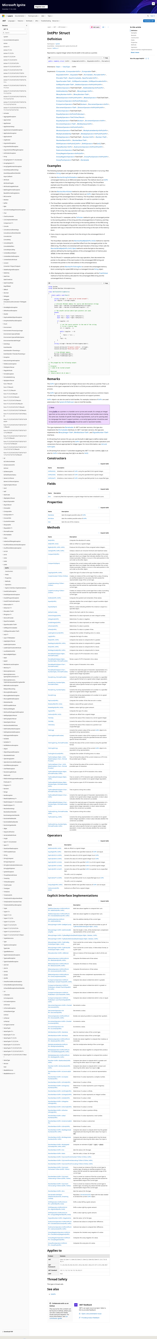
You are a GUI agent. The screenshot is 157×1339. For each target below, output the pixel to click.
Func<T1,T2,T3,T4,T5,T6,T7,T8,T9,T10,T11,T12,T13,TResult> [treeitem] (15, 437)
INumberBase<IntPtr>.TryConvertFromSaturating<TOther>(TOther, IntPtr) (70, 1160)
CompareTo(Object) (54, 563)
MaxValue (51, 515)
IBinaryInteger (82, 91)
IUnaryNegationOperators (65, 153)
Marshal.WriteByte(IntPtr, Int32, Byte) (63, 248)
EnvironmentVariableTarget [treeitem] (12, 340)
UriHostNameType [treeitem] (9, 1011)
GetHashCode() (52, 612)
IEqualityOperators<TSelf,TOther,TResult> (70, 117)
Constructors (135, 38)
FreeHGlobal (103, 273)
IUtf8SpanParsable (95, 81)
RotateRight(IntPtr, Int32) (55, 707)
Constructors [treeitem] (9, 571)
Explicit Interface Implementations (141, 49)
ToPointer (79, 217)
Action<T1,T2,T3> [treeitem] (9, 53)
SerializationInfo (86, 1194)
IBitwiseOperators (62, 98)
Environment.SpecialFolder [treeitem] (12, 334)
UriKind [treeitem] (6, 1015)
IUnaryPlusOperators (91, 157)
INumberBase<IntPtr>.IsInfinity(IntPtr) (59, 1091)
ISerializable (85, 160)
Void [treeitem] (5, 1067)
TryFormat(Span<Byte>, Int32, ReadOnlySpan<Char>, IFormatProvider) (57, 759)
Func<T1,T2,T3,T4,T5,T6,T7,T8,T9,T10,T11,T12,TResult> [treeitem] (15, 432)
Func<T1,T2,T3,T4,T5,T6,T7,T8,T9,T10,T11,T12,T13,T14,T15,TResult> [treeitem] (15, 448)
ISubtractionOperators (82, 147)
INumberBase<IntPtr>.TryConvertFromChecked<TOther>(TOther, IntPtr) (69, 1157)
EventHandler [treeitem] (8, 347)
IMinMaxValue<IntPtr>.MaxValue (58, 1032)
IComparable (60, 71)
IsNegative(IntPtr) (53, 619)
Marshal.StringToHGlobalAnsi (67, 177)
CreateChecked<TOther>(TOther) (58, 576)
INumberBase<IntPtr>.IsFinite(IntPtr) (59, 1082)
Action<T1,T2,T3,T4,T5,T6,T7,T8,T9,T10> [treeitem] (15, 76)
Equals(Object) (52, 607)
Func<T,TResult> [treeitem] (8, 387)
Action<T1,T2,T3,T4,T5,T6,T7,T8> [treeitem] (13, 70)
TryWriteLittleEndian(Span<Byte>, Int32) (85, 926)
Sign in (153, 16)
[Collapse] (26, 25)
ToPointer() (51, 725)
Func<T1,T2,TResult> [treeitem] (10, 390)
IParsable (97, 75)
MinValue (51, 518)
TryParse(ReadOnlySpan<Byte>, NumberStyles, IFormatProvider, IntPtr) (57, 784)
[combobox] (14, 29)
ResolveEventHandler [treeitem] (10, 812)
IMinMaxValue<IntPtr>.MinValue (58, 1035)
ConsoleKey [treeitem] (7, 239)
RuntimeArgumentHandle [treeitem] (11, 815)
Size (49, 522)
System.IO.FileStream (66, 402)
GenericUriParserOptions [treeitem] (11, 481)
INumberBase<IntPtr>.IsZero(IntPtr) (59, 1126)
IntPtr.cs (55, 48)
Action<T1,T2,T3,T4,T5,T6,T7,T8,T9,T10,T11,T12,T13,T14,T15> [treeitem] (15, 103)
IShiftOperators (61, 144)
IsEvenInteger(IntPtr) (54, 615)
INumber (86, 137)
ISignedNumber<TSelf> (100, 432)
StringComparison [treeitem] (9, 862)
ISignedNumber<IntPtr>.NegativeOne (59, 1218)
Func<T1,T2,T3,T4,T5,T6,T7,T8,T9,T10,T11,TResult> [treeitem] (15, 426)
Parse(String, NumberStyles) (56, 690)
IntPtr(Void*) (52, 478)
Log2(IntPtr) (51, 636)
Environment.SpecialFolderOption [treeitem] (14, 337)
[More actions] (108, 27)
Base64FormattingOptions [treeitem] (12, 193)
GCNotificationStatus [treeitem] (10, 475)
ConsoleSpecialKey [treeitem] (9, 249)
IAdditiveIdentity (88, 88)
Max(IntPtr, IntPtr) (53, 640)
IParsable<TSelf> (62, 78)
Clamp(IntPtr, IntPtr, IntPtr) (56, 551)
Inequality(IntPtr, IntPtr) (55, 884)
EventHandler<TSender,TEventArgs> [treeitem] (14, 354)
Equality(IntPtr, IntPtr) (54, 852)
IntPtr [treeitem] (7, 568)
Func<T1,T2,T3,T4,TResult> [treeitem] (11, 397)
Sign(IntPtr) (51, 711)
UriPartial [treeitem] (6, 1021)
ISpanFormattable (75, 78)
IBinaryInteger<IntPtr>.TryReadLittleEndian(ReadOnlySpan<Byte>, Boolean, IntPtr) (73, 939)
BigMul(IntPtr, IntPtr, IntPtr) (56, 547)
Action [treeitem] (5, 43)
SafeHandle (71, 422)
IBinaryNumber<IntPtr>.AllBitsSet (58, 953)
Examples (134, 33)
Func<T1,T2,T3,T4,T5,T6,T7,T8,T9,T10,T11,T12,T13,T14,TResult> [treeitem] (15, 443)
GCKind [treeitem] (6, 468)
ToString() (51, 730)
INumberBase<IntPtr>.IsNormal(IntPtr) (60, 1107)
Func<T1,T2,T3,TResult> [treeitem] (11, 394)
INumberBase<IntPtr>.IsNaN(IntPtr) (59, 1098)
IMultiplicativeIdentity (90, 130)
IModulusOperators (63, 127)
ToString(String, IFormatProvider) (58, 743)
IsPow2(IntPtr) (52, 629)
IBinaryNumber (61, 94)
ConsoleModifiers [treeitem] (9, 246)
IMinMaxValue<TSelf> (81, 432)
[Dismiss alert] (153, 3)
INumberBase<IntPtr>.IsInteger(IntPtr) (60, 1094)
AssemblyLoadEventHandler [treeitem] (12, 173)
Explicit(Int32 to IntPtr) (55, 855)
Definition (134, 30)
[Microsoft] (3, 16)
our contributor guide (59, 1317)
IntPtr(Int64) (51, 475)
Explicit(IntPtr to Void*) (55, 869)
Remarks (133, 35)
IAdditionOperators (82, 85)
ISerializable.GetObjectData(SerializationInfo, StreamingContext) (58, 1196)
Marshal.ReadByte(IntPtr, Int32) (84, 241)
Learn (49, 27)
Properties (134, 42)
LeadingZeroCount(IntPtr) (56, 633)
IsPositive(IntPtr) (53, 626)
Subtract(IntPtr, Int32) (54, 714)
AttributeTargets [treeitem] (9, 183)
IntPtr (78, 71)
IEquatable (60, 75)
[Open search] (148, 16)
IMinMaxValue (82, 124)
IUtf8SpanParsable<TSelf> (65, 85)
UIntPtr (53, 1294)
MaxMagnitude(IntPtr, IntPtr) (57, 643)
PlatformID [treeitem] (7, 775)
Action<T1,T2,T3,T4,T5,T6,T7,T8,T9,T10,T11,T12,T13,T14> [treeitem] (15, 98)
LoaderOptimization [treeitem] (10, 644)
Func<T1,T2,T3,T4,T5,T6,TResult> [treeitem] (13, 404)
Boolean (84, 101)
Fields (133, 40)
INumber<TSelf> (101, 137)
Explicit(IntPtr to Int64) (55, 865)
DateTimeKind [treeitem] (8, 279)
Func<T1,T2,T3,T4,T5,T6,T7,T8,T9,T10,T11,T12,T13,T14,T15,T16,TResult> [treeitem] (15, 454)
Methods (133, 45)
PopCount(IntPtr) (53, 700)
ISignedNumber (61, 147)
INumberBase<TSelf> (79, 140)
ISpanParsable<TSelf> (63, 81)
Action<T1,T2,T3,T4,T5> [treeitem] (10, 60)
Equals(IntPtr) (52, 601)
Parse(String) (52, 695)
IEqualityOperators (62, 114)
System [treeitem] (6, 37)
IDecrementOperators (95, 104)
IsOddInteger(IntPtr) (54, 622)
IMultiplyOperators (87, 134)
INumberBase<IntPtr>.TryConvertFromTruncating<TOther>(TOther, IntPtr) (70, 1164)
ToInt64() (50, 721)
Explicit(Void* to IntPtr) (55, 878)
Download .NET (149, 21)
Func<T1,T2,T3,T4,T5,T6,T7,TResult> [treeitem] (14, 407)
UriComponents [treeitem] (8, 998)
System (58, 44)
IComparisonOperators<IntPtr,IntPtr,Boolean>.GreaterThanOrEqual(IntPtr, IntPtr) (59, 987)
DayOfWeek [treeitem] (7, 286)
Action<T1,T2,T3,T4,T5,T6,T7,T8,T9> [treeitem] (14, 73)
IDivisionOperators (84, 108)
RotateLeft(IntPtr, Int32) (55, 704)
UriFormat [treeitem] (7, 1005)
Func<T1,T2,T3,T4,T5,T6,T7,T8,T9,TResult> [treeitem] (15, 415)
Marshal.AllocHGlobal (64, 192)
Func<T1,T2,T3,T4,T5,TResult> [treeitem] (12, 400)
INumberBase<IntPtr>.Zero (56, 1191)
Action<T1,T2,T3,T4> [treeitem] (10, 56)
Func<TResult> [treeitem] (8, 384)
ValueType (66, 67)
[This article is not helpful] (148, 58)
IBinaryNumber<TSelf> (81, 94)
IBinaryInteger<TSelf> (65, 432)
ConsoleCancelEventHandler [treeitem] (12, 233)
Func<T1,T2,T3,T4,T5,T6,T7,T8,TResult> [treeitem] (15, 410)
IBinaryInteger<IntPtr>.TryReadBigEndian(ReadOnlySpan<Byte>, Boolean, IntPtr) (72, 935)
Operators (134, 47)
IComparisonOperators (64, 101)
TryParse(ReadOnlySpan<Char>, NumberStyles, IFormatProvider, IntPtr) (57, 804)
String (58, 173)
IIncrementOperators (92, 121)
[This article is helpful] (146, 58)
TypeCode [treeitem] (7, 948)
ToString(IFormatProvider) (56, 735)
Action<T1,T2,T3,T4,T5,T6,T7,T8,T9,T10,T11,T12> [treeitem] (15, 87)
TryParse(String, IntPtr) (55, 817)
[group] (78, 61)
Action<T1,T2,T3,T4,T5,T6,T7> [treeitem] (12, 66)
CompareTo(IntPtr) (53, 554)
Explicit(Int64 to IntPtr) (55, 859)
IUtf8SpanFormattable (80, 81)
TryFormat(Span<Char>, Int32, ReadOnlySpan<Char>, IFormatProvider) (57, 766)
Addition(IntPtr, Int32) (54, 848)
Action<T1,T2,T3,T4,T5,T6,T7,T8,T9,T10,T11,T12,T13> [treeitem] (15, 92)
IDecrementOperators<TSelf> (66, 108)
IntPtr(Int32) (51, 471)
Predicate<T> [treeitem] (8, 782)
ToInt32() (50, 718)
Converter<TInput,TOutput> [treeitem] (12, 266)
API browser (62, 27)
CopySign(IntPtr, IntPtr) (55, 572)
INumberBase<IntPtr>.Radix (56, 1153)
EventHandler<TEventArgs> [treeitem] (12, 350)
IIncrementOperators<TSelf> (66, 124)
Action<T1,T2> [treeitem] (8, 50)
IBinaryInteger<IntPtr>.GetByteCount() (59, 924)
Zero (49, 496)
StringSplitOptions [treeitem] (9, 868)
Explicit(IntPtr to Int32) (55, 862)
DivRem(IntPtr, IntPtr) (54, 598)
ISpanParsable (87, 78)
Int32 (74, 144)
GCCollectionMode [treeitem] (9, 461)
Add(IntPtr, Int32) (53, 544)
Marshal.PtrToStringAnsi (73, 267)
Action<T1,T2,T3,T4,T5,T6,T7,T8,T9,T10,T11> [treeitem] (15, 81)
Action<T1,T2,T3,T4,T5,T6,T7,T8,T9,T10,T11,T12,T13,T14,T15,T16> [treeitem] (15, 109)
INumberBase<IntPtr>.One (56, 1150)
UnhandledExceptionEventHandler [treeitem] (14, 988)
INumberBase (61, 140)
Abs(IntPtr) (51, 540)
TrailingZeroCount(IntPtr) (55, 753)
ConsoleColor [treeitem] (8, 236)
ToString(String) (53, 748)
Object (58, 67)
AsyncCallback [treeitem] (8, 176)
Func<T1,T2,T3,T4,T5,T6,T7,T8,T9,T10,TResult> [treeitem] (15, 420)
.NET (54, 27)
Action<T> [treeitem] (7, 46)
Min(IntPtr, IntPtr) (53, 647)
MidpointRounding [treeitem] (9, 689)
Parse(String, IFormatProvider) (57, 677)
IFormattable (88, 75)
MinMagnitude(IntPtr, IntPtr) (56, 650)
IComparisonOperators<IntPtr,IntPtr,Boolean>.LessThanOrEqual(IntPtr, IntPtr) (59, 1000)
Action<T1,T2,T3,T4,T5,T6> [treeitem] (11, 63)
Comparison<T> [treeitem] (8, 223)
